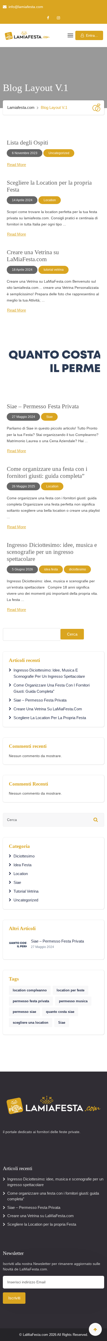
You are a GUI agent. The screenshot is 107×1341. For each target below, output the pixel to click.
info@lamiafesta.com (26, 7)
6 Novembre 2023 (24, 153)
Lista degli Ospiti (27, 142)
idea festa (51, 569)
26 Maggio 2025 (23, 486)
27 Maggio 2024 (23, 417)
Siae (49, 417)
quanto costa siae (60, 1012)
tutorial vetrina (54, 270)
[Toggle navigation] (70, 35)
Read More (16, 164)
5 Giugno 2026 (22, 569)
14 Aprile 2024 (22, 200)
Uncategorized (59, 153)
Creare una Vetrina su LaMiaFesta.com (48, 709)
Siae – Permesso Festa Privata (43, 406)
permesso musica (73, 1001)
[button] (89, 35)
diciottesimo (77, 569)
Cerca (72, 634)
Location (50, 200)
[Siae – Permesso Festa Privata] (53, 361)
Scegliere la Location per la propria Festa (50, 717)
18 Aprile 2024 (22, 270)
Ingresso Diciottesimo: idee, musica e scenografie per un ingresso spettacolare (52, 552)
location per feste (70, 990)
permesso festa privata (31, 1001)
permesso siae (24, 1012)
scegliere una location (30, 1022)
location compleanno (30, 990)
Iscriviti (14, 1298)
